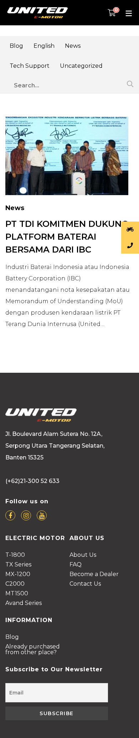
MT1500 (16, 594)
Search (129, 84)
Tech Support (30, 65)
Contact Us (85, 584)
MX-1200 (17, 574)
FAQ (76, 565)
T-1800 (15, 555)
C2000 (15, 584)
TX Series (18, 565)
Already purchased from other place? (32, 650)
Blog (16, 45)
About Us (83, 555)
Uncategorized (81, 65)
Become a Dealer (94, 574)
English (44, 45)
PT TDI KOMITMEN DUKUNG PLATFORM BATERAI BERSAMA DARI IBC (66, 237)
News (73, 45)
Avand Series (23, 603)
